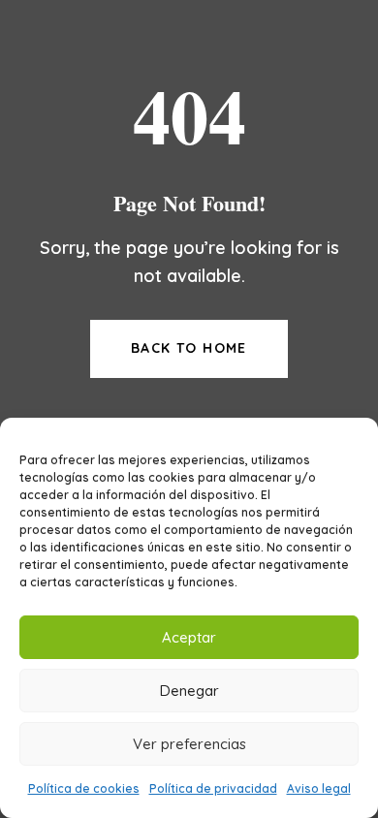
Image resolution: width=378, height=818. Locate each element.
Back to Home (189, 348)
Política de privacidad (213, 788)
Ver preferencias (189, 744)
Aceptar (189, 637)
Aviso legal (319, 788)
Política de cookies (84, 788)
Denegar (189, 690)
